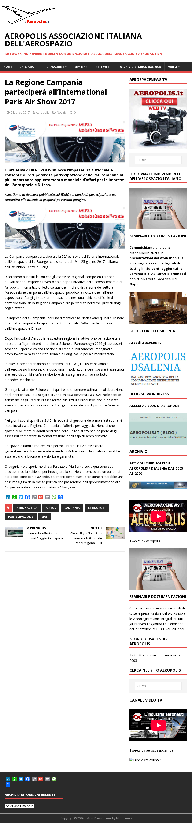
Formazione (54, 67)
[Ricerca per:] (158, 160)
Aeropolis (42, 112)
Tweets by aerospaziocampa (151, 750)
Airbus (51, 508)
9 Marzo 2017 (20, 112)
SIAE (44, 517)
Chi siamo (26, 67)
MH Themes (124, 818)
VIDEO (172, 67)
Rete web (103, 67)
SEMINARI (81, 67)
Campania (72, 508)
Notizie (62, 112)
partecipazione (20, 517)
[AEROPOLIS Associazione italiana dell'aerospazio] (28, 23)
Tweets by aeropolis (144, 541)
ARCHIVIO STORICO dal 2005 (140, 67)
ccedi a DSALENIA (146, 342)
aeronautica (27, 508)
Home (8, 67)
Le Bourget (97, 508)
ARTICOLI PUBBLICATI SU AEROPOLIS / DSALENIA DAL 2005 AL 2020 (156, 468)
